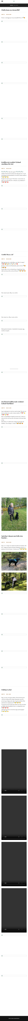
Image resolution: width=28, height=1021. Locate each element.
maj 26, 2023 (8, 14)
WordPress (16, 1018)
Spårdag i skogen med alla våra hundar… (12, 537)
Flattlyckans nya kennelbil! (10, 10)
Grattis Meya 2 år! (7, 254)
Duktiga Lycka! (6, 690)
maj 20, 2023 (8, 168)
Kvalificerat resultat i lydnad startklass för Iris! (11, 163)
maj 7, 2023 (8, 694)
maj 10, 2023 (8, 542)
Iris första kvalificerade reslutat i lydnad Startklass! (12, 402)
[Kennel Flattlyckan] (14, 1)
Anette (3, 14)
